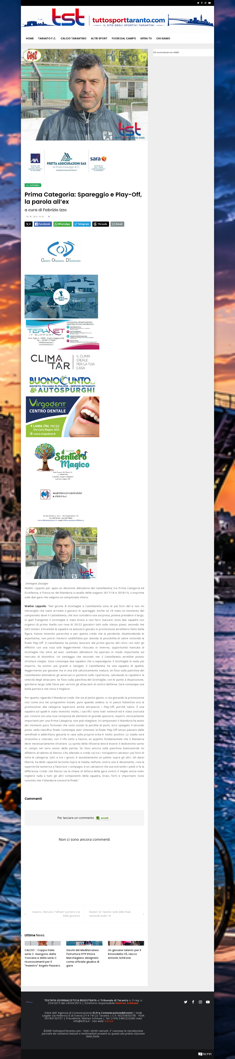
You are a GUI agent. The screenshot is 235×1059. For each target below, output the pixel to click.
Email (119, 224)
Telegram (83, 224)
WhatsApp (64, 224)
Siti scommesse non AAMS (166, 52)
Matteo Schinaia (126, 1003)
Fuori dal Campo (124, 38)
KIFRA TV (146, 38)
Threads (102, 224)
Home (30, 38)
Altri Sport (99, 38)
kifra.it (109, 1021)
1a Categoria (32, 185)
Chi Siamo (163, 38)
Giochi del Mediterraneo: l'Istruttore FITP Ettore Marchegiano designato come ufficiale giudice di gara (82, 957)
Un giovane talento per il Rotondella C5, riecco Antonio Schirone (124, 954)
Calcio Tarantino (73, 38)
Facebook (44, 224)
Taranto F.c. (47, 38)
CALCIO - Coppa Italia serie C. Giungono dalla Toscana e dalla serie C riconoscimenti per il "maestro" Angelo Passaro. (43, 957)
